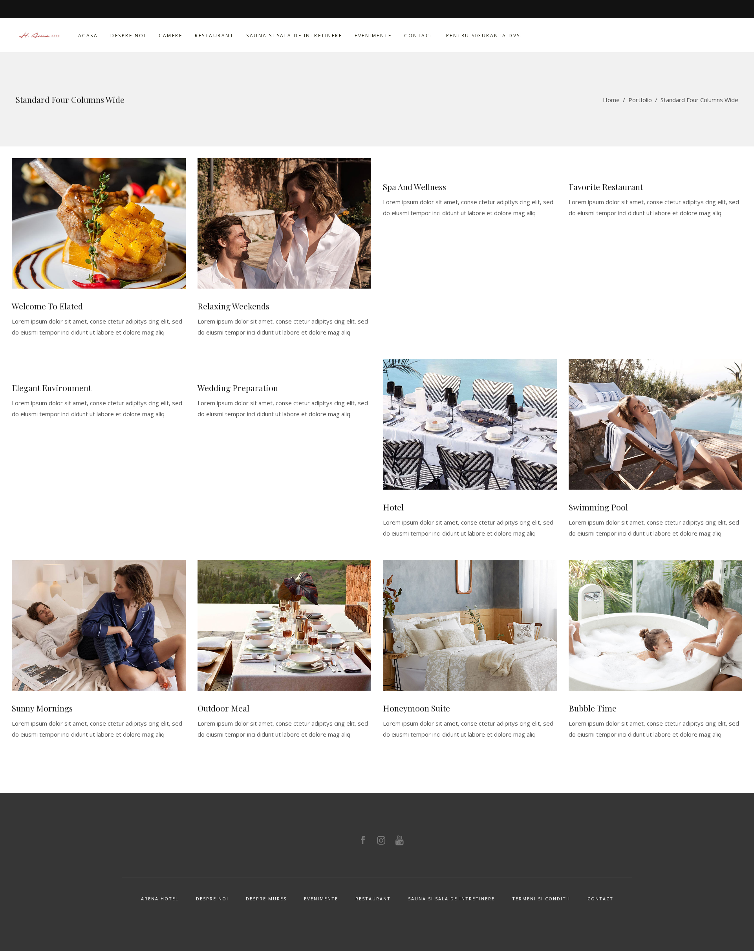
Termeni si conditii (541, 899)
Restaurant (373, 899)
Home (611, 100)
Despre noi (212, 899)
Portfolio (640, 100)
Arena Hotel (160, 899)
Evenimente (321, 899)
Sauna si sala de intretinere (451, 899)
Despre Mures (266, 899)
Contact (600, 899)
